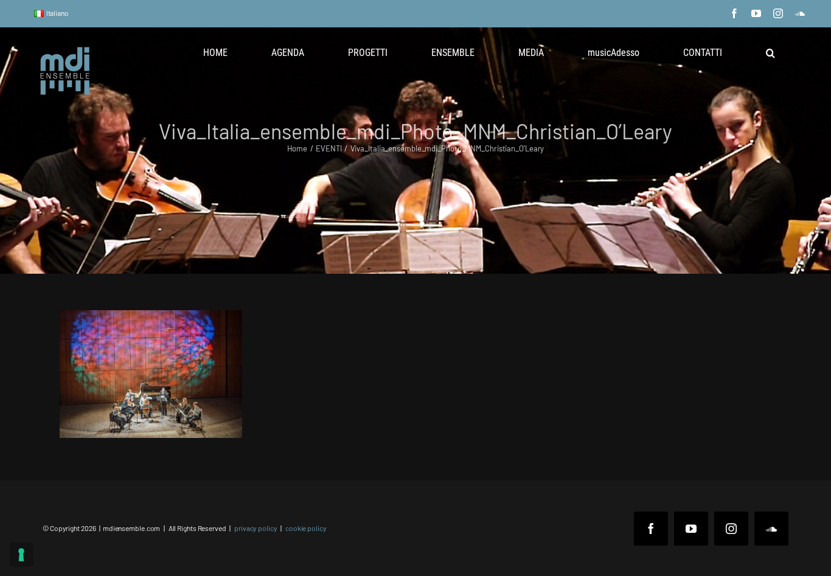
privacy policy (255, 528)
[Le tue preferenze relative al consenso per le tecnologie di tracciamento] (21, 554)
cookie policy (306, 528)
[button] (771, 52)
